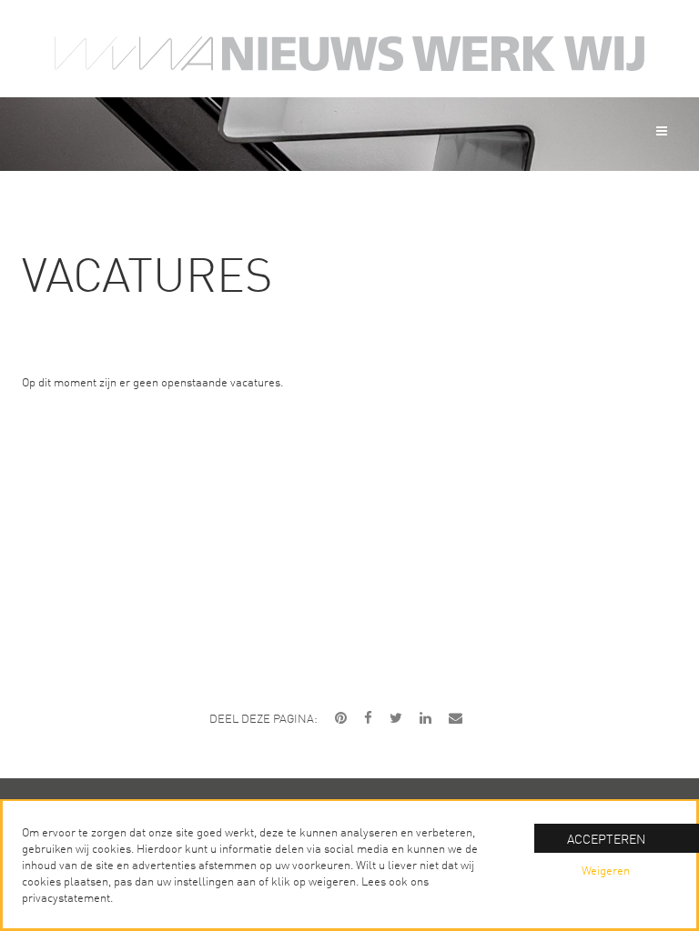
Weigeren (606, 869)
